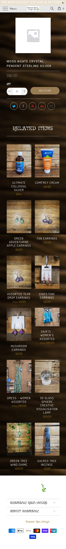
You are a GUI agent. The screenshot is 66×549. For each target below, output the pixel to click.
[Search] (52, 8)
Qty (9, 84)
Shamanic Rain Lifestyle (38, 521)
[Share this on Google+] (42, 106)
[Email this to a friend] (51, 106)
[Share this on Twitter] (14, 106)
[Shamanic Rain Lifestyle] (33, 8)
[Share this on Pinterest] (32, 106)
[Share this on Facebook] (23, 106)
